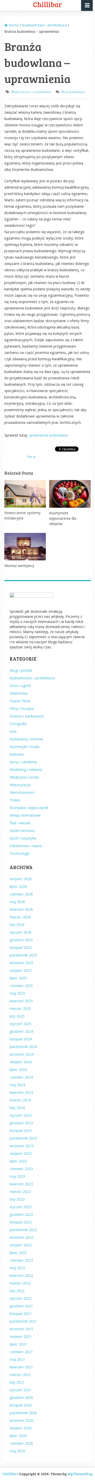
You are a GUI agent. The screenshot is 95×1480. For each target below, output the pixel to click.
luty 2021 (17, 1382)
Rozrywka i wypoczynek (29, 807)
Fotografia (18, 723)
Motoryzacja (20, 784)
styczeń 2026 (20, 932)
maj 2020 (17, 1450)
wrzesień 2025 (21, 962)
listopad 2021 (21, 1313)
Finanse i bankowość (27, 716)
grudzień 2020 (21, 1397)
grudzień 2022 (21, 1214)
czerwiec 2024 (21, 1077)
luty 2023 (17, 1199)
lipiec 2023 (18, 1161)
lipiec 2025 (18, 978)
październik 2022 (23, 1229)
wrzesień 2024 (21, 1054)
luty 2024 (17, 1107)
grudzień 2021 (21, 1306)
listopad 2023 (21, 1130)
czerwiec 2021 (21, 1351)
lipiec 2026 (18, 886)
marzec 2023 (20, 1191)
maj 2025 (17, 993)
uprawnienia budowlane (48, 435)
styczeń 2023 (20, 1206)
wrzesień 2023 (21, 1145)
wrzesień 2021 (21, 1328)
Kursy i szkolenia (23, 761)
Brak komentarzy (73, 91)
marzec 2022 (20, 1283)
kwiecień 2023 (21, 1184)
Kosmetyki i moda (24, 746)
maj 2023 (17, 1176)
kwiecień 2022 (21, 1275)
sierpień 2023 (21, 1153)
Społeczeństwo (22, 830)
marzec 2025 (20, 1008)
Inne (13, 731)
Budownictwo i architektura (31, 91)
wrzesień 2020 (21, 1420)
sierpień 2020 (21, 1428)
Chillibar (10, 1473)
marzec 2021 (20, 1374)
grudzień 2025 (21, 939)
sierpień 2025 (21, 970)
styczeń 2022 (20, 1298)
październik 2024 (23, 1046)
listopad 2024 (21, 1039)
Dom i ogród (20, 685)
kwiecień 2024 (21, 1092)
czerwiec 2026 (21, 894)
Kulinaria (17, 754)
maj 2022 (17, 1267)
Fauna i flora (20, 700)
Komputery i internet (26, 739)
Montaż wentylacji (19, 565)
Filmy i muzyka (22, 708)
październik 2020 (23, 1412)
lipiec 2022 (18, 1252)
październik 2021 (23, 1321)
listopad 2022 (21, 1222)
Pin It (31, 456)
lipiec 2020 (18, 1435)
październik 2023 (23, 1138)
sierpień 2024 (21, 1061)
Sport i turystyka (23, 838)
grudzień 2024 (21, 1031)
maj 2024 (17, 1084)
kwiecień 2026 (21, 909)
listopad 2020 (21, 1405)
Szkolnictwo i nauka (26, 845)
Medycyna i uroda (24, 777)
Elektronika (19, 693)
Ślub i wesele (20, 822)
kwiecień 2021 (21, 1367)
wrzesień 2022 (21, 1237)
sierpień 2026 (21, 878)
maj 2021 (17, 1359)
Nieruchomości (22, 792)
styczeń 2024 (20, 1115)
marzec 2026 (20, 917)
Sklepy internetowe (25, 815)
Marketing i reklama (26, 769)
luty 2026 (17, 924)
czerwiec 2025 (21, 985)
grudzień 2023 (21, 1122)
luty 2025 (17, 1016)
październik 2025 (23, 955)
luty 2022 (17, 1290)
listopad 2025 (21, 947)
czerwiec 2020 (21, 1443)
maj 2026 (17, 901)
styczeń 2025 (20, 1023)
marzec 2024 (20, 1100)
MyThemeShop (80, 1473)
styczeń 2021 (20, 1389)
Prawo (15, 800)
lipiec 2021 (18, 1344)
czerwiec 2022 (21, 1260)
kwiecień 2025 (21, 1000)
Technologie (20, 853)
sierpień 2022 (21, 1245)
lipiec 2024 (18, 1069)
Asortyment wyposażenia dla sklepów (62, 518)
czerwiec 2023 (21, 1168)
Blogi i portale (21, 670)
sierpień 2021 (21, 1336)
